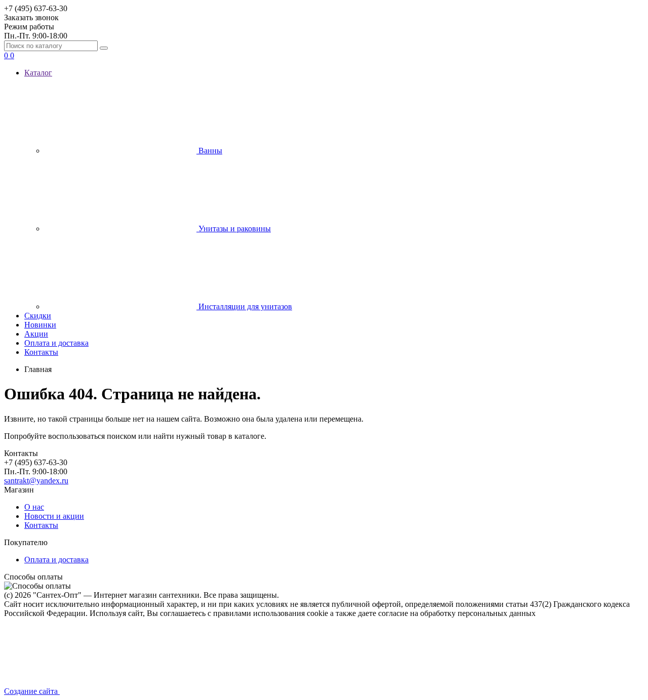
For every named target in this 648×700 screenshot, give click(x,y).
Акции (36, 334)
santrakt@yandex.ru (36, 480)
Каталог (38, 72)
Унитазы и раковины (233, 228)
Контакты (41, 352)
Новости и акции (54, 516)
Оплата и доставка (56, 343)
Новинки (40, 324)
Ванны (209, 150)
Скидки (37, 315)
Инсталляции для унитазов (244, 306)
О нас (34, 507)
